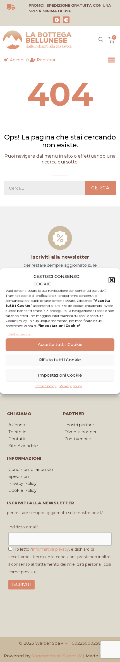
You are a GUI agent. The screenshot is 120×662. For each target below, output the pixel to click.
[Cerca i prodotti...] (101, 40)
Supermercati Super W (57, 655)
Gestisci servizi (19, 334)
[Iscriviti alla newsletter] (60, 238)
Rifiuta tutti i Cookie (60, 359)
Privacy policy (70, 386)
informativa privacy (50, 549)
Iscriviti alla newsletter (60, 257)
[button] (111, 280)
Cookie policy (46, 386)
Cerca (100, 188)
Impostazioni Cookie (60, 375)
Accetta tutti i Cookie (60, 344)
